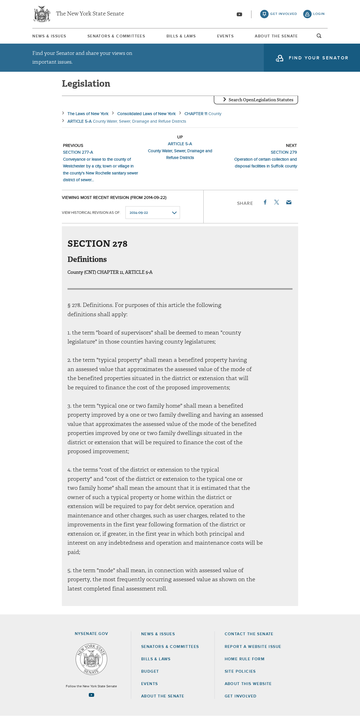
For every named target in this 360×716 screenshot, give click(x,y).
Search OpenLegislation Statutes (261, 100)
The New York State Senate (90, 14)
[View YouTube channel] (239, 14)
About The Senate (276, 36)
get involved (283, 14)
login (319, 14)
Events (225, 36)
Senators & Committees (116, 36)
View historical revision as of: (91, 213)
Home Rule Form (245, 659)
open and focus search (319, 37)
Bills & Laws (181, 36)
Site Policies (240, 672)
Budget (150, 672)
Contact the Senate (249, 634)
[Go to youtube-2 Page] (91, 695)
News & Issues (49, 36)
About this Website (248, 684)
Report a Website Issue (253, 647)
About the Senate (162, 696)
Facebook (264, 202)
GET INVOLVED (241, 696)
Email (288, 202)
